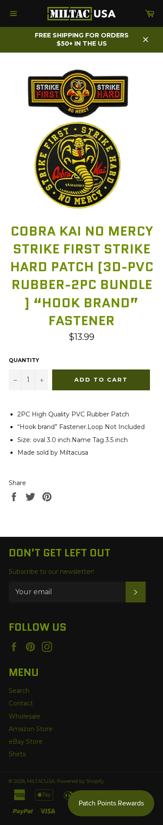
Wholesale (24, 716)
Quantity (24, 360)
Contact (21, 703)
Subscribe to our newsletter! (51, 572)
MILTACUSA (41, 781)
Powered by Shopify (80, 781)
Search (19, 691)
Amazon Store (31, 729)
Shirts (17, 754)
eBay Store (26, 741)
